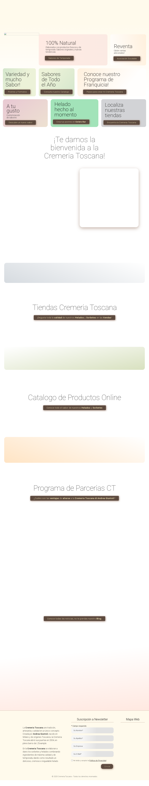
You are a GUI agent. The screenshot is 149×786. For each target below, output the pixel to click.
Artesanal (26, 683)
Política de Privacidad (97, 761)
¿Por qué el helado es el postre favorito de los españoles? (73, 586)
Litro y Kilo (61, 662)
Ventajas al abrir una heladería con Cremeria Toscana (26, 586)
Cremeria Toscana (129, 579)
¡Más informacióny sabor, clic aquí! (95, 691)
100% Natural (26, 662)
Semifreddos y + (61, 683)
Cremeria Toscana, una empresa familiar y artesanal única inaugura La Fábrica (121, 589)
